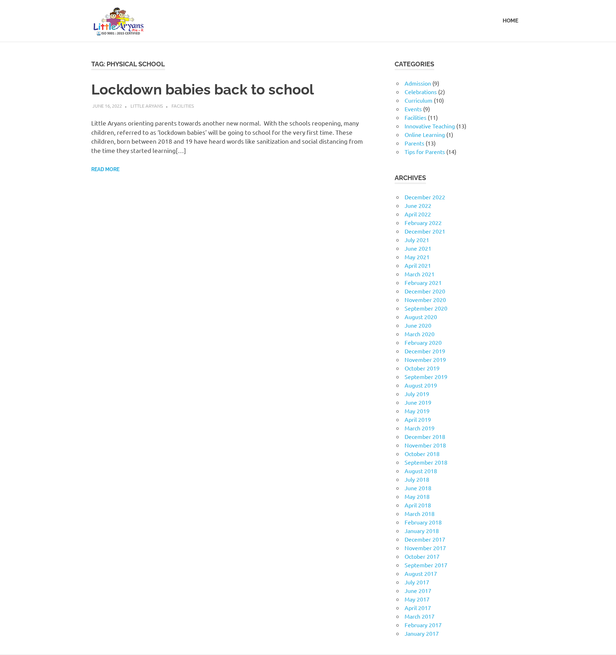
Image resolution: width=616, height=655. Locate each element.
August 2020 (421, 316)
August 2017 (421, 573)
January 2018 (422, 530)
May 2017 (417, 599)
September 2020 (426, 308)
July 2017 (417, 581)
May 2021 (417, 256)
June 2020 (418, 325)
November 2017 (425, 547)
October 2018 (422, 453)
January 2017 (422, 633)
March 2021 (420, 273)
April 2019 (418, 419)
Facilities (182, 106)
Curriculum (418, 100)
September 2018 (426, 462)
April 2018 (418, 504)
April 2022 (418, 214)
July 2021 (417, 239)
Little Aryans (146, 106)
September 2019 (426, 376)
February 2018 (423, 522)
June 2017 (418, 590)
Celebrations (421, 91)
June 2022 (418, 205)
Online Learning (425, 134)
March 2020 (420, 333)
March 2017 (420, 616)
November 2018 (425, 445)
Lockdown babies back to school (202, 89)
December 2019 (425, 350)
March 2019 (420, 427)
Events (413, 108)
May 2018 (417, 496)
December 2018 (425, 436)
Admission (418, 83)
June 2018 (418, 487)
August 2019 (421, 385)
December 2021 (425, 231)
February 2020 (423, 342)
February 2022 (423, 222)
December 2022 (425, 196)
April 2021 (418, 265)
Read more (105, 169)
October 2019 (422, 368)
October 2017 (422, 556)
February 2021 (423, 282)
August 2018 (421, 470)
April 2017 (418, 607)
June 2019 (418, 402)
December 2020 (425, 291)
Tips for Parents (425, 151)
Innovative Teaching (430, 125)
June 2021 (418, 248)
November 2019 (425, 359)
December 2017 (425, 539)
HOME (510, 20)
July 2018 (417, 479)
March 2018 (420, 513)
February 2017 (423, 624)
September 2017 (426, 564)
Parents (414, 143)
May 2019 (417, 410)
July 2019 (417, 393)
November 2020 (425, 299)
